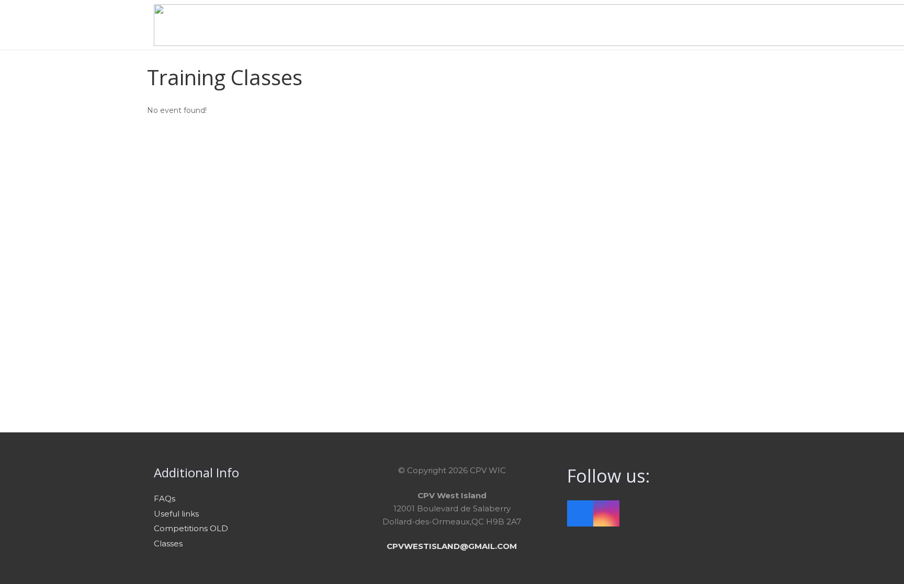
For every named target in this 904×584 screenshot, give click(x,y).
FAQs (164, 498)
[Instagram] (606, 513)
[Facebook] (580, 513)
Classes (168, 543)
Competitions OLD (191, 528)
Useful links (176, 514)
